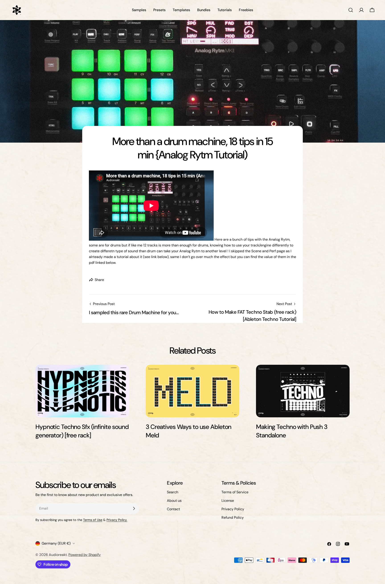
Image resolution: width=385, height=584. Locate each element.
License (227, 500)
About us (174, 500)
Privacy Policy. (116, 520)
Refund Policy (232, 517)
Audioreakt (58, 554)
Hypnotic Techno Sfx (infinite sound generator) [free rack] (82, 431)
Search (172, 492)
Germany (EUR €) (56, 543)
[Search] (350, 10)
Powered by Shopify (84, 554)
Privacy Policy (232, 509)
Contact (173, 509)
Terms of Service (234, 492)
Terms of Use (92, 520)
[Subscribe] (134, 508)
